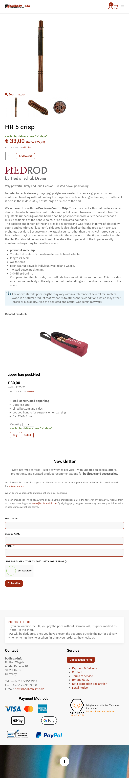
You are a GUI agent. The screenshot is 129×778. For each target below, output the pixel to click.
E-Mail (10, 546)
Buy (15, 435)
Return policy (80, 680)
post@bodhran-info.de (29, 689)
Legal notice (80, 687)
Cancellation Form (81, 660)
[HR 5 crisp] (16, 107)
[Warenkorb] (115, 6)
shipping (27, 147)
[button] (122, 6)
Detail (27, 435)
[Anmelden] (110, 6)
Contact (77, 672)
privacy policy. (16, 485)
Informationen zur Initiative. (100, 711)
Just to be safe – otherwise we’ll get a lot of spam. (36, 561)
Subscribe (14, 583)
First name (11, 518)
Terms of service (82, 676)
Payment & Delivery (84, 668)
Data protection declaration (89, 684)
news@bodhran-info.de (44, 503)
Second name (12, 534)
